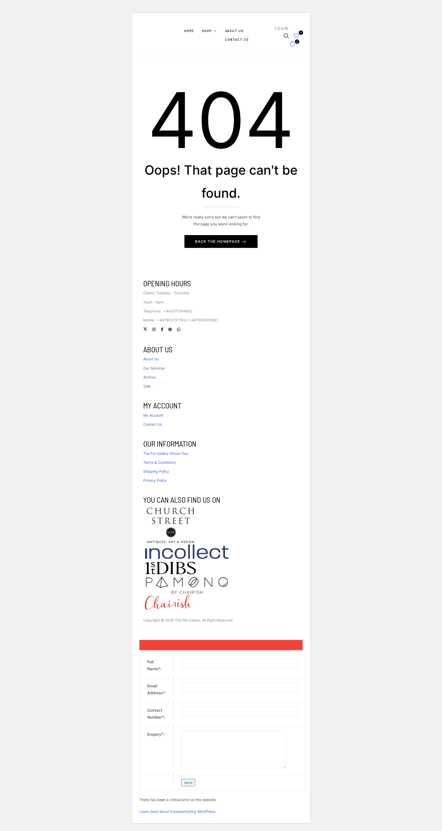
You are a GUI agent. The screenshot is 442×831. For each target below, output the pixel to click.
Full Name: (154, 665)
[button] (294, 44)
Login (282, 28)
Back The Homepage (218, 241)
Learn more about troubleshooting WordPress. (177, 811)
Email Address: (156, 689)
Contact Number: (156, 714)
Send (188, 783)
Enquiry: (155, 734)
